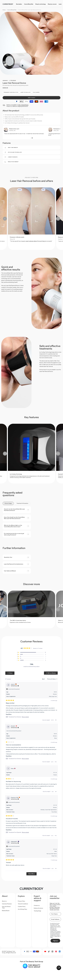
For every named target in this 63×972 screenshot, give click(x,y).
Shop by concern (52, 4)
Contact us (37, 905)
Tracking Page (37, 911)
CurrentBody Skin (28, 4)
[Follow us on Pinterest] (56, 951)
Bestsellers (19, 4)
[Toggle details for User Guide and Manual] (28, 571)
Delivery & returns (38, 908)
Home (4, 10)
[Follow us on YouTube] (45, 951)
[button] (31, 652)
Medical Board (5, 910)
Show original (25, 716)
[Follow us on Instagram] (52, 951)
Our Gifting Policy (22, 909)
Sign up (55, 941)
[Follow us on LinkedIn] (59, 951)
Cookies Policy (21, 906)
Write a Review (52, 673)
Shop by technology (40, 4)
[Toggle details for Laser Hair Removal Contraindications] (28, 564)
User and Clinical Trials (6, 907)
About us (4, 901)
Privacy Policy (21, 901)
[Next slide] (58, 219)
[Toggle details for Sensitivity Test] (28, 557)
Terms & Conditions (23, 904)
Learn (60, 4)
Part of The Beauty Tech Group (31, 962)
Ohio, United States (23, 105)
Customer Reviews (7, 904)
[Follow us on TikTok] (49, 951)
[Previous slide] (5, 219)
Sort (43, 679)
